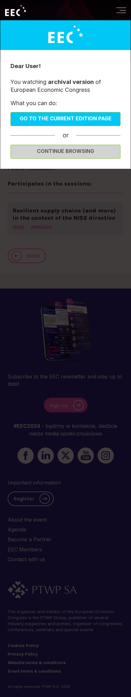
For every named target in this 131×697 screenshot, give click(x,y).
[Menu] (121, 10)
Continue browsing (65, 151)
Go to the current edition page (66, 118)
